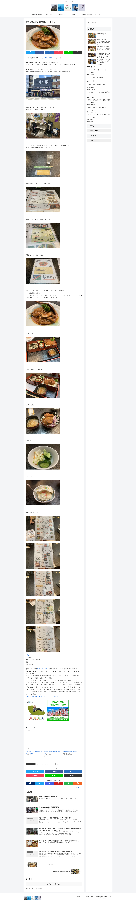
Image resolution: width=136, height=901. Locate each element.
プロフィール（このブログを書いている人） (73, 896)
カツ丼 (41, 764)
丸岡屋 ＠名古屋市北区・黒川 (96, 84)
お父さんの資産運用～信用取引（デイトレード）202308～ (42, 696)
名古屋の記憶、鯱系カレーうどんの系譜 (99, 100)
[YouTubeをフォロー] (58, 783)
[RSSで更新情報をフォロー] (77, 783)
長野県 (46, 764)
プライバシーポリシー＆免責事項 (92, 896)
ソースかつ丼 (52, 764)
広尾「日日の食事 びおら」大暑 (97, 70)
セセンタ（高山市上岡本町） (96, 77)
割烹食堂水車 (48, 58)
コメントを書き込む (54, 884)
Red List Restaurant (31, 764)
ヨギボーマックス (42, 669)
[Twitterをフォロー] (39, 783)
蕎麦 (38, 764)
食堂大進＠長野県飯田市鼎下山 (70, 751)
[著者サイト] (30, 783)
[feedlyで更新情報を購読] (68, 783)
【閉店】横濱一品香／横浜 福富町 (97, 107)
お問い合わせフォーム (106, 896)
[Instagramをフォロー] (49, 783)
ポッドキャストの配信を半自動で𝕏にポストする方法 (99, 116)
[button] (109, 23)
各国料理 (59, 764)
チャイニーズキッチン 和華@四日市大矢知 (99, 93)
